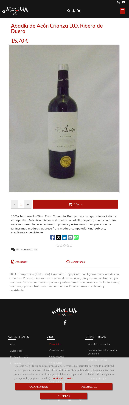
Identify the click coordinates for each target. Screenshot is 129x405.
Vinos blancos (56, 350)
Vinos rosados (56, 356)
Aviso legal (16, 350)
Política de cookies (62, 378)
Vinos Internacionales (99, 344)
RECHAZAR (89, 386)
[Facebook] (65, 323)
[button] (73, 11)
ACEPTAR (63, 395)
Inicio (12, 344)
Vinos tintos (55, 344)
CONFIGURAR (38, 386)
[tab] (36, 261)
